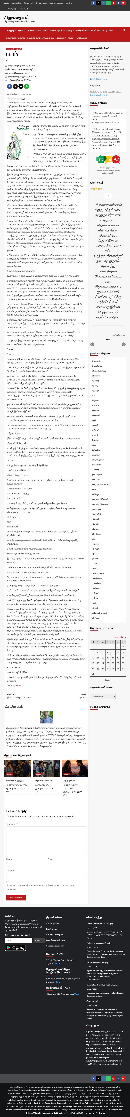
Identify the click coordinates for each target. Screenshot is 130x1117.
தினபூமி (95, 524)
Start (107, 339)
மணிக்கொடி (97, 578)
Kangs (89, 962)
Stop (109, 339)
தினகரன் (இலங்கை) (100, 504)
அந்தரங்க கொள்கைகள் (55, 946)
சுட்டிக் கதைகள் (97, 30)
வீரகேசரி (95, 618)
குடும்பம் (61, 30)
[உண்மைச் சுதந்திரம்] (17, 768)
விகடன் (95, 608)
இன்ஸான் (96, 376)
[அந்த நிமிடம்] (75, 768)
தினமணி (96, 519)
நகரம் (112, 923)
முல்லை (95, 598)
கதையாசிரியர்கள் (56, 3)
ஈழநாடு (95, 385)
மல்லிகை (95, 588)
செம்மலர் (95, 469)
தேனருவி (96, 548)
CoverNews (87, 1113)
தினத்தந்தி (96, 514)
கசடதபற (95, 405)
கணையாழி (10, 49)
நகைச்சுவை (11, 38)
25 (98, 668)
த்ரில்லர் (109, 30)
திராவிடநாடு (97, 534)
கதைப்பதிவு (16, 3)
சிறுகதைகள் (16, 17)
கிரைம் (53, 30)
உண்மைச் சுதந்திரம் (15, 780)
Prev (92, 344)
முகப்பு (6, 3)
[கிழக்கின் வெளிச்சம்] (46, 768)
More (57, 963)
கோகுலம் (96, 440)
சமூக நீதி (70, 30)
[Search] (124, 30)
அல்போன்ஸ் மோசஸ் (18, 784)
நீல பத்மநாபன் (28, 65)
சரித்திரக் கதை (82, 30)
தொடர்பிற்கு (23, 8)
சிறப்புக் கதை (48, 38)
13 (108, 657)
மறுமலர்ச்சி (96, 583)
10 (93, 657)
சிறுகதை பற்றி (41, 3)
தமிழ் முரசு (96, 479)
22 (118, 663)
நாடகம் (71, 38)
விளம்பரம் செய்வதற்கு (54, 934)
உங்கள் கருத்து (11, 8)
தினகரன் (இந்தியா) (100, 499)
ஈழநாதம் (95, 390)
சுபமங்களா (96, 464)
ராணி (94, 603)
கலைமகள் (96, 415)
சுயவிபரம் (69, 3)
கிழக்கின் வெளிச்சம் (44, 780)
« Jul (107, 679)
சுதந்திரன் (96, 455)
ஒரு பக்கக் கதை (33, 38)
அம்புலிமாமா (97, 366)
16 (123, 657)
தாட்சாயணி (43, 784)
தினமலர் (95, 529)
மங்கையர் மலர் (98, 573)
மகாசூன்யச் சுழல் (103, 943)
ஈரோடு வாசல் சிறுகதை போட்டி (104, 135)
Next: (83, 696)
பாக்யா (95, 563)
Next (124, 344)
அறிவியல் (21, 30)
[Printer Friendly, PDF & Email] (15, 686)
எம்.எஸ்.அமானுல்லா (110, 985)
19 (103, 663)
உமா (93, 395)
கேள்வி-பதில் (28, 3)
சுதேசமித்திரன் (98, 460)
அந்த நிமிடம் (69, 780)
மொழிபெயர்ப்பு (81, 38)
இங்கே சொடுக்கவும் (98, 79)
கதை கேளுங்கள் (52, 923)
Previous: (19, 696)
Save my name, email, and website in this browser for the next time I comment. (41, 887)
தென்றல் (95, 544)
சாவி (94, 445)
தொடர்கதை (61, 38)
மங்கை (95, 568)
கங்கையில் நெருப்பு (102, 962)
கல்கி (94, 420)
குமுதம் (95, 435)
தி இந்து (95, 494)
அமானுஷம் (10, 30)
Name (10, 859)
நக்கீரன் (95, 558)
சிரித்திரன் (96, 450)
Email (51, 859)
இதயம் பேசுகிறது (99, 371)
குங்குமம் (95, 430)
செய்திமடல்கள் (52, 929)
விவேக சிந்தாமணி (99, 613)
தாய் (94, 489)
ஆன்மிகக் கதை (34, 30)
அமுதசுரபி (96, 361)
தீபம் (94, 539)
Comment (12, 824)
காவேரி (95, 425)
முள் (96, 1001)
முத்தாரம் (96, 593)
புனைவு (21, 38)
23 (123, 663)
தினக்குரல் (96, 509)
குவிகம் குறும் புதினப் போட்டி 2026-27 (107, 112)
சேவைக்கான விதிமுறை (55, 940)
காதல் (45, 30)
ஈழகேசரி (95, 380)
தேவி (94, 553)
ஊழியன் (95, 400)
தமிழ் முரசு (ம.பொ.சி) (100, 484)
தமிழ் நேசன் (97, 474)
